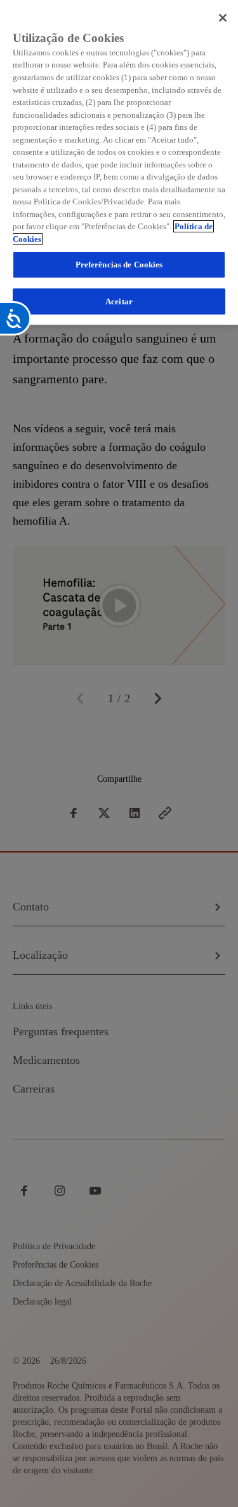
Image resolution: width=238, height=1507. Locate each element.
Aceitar (119, 301)
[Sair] (223, 18)
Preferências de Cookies (119, 264)
